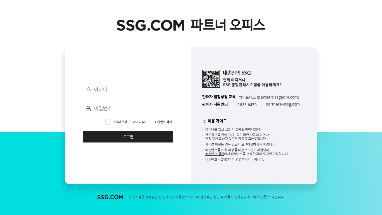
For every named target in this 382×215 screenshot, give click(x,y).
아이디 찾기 (140, 122)
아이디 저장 (119, 122)
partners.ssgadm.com (278, 97)
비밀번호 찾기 (163, 122)
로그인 (128, 137)
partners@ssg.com (283, 104)
